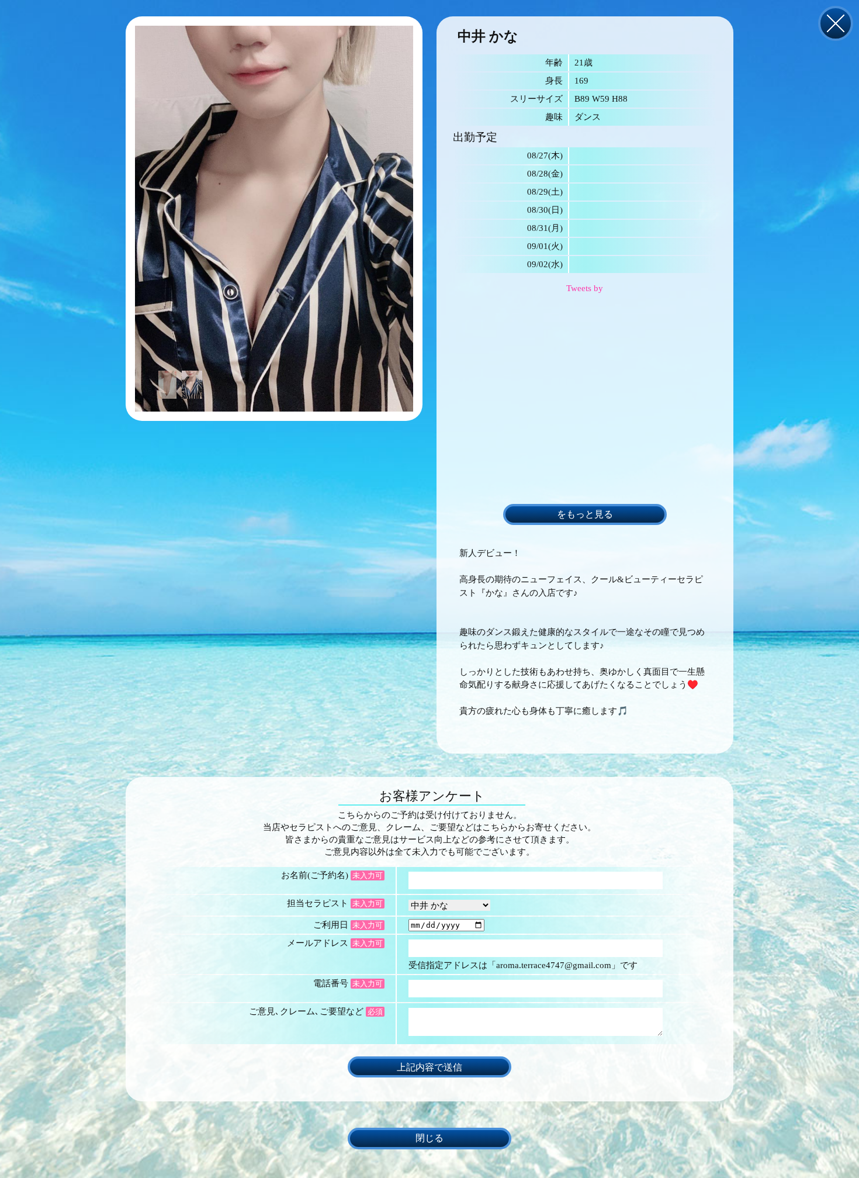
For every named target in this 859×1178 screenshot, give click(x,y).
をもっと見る (585, 514)
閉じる (835, 23)
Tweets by (584, 288)
